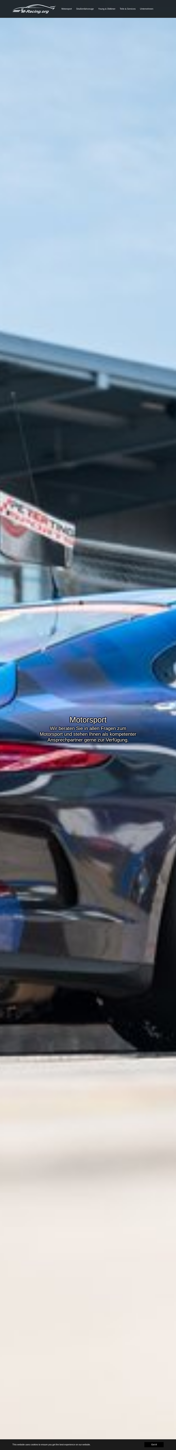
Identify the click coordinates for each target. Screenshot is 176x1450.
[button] (7, 725)
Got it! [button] (154, 1444)
